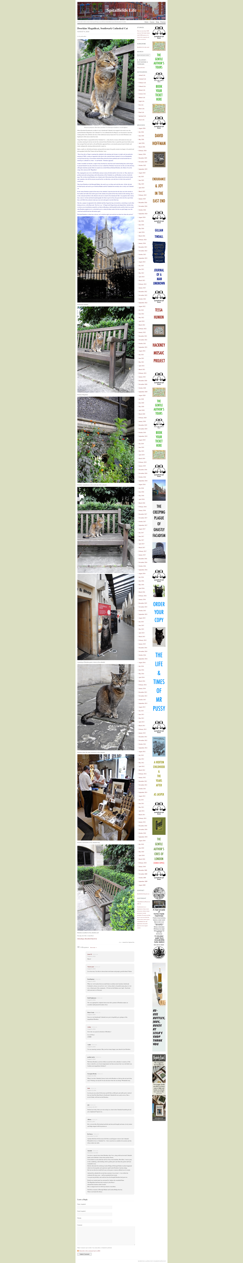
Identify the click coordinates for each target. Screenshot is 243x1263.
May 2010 (141, 852)
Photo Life (141, 108)
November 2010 (143, 829)
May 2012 (141, 763)
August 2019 (142, 440)
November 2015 (143, 607)
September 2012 (143, 748)
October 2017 (142, 521)
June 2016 (141, 581)
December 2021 (143, 336)
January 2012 (142, 777)
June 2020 (141, 403)
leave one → (93, 947)
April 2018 (141, 499)
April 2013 (141, 722)
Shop (157, 22)
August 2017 (142, 529)
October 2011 (142, 788)
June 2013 (141, 714)
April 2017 (141, 544)
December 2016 (143, 558)
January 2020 (142, 421)
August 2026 (142, 128)
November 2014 (143, 651)
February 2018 (142, 507)
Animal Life (125, 942)
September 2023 (143, 258)
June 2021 (141, 358)
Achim (89, 1027)
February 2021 (142, 373)
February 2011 (142, 818)
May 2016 (141, 584)
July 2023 (141, 265)
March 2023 (142, 280)
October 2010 (142, 833)
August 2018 (142, 484)
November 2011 (143, 785)
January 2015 (142, 644)
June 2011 (141, 803)
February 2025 (142, 195)
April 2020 (141, 410)
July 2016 (141, 577)
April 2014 (141, 677)
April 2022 (141, 321)
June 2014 (141, 670)
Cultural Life (142, 86)
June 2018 (141, 492)
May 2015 (141, 629)
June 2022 (141, 314)
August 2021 (142, 351)
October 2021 (142, 343)
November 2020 (143, 384)
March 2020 (142, 414)
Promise (163, 22)
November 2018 (143, 473)
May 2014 (141, 673)
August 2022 (142, 306)
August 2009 (142, 885)
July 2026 (141, 132)
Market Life (142, 97)
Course (152, 22)
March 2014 (142, 681)
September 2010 (143, 837)
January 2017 (142, 555)
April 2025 (141, 188)
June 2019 (141, 447)
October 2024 (142, 210)
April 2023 (141, 277)
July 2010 (141, 844)
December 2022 (143, 291)
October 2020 (142, 388)
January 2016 (142, 599)
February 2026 (142, 150)
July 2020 (141, 399)
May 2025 (141, 184)
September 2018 (143, 481)
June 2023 (141, 269)
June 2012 (141, 759)
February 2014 (142, 685)
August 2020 (142, 395)
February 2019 (142, 462)
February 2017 (142, 551)
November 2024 (143, 206)
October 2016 (142, 566)
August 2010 (142, 840)
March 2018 (142, 503)
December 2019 (143, 425)
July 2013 (141, 711)
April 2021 (141, 366)
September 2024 (143, 213)
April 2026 (141, 143)
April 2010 (141, 855)
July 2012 (141, 755)
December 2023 (143, 247)
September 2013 (143, 703)
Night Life (141, 101)
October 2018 (142, 477)
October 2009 (142, 878)
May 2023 (141, 273)
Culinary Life (142, 83)
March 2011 (142, 814)
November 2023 (143, 251)
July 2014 (141, 666)
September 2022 (143, 303)
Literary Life (142, 94)
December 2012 (143, 737)
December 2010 (143, 826)
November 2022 (143, 295)
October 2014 (142, 655)
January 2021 (142, 377)
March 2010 (142, 859)
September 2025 (143, 169)
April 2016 (141, 588)
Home (146, 22)
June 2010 (141, 848)
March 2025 (142, 191)
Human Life (142, 90)
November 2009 (143, 874)
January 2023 (142, 288)
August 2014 (142, 662)
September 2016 (143, 570)
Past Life (141, 105)
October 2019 (142, 432)
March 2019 (142, 458)
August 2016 (142, 573)
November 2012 (143, 740)
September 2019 (143, 436)
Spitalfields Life (121, 10)
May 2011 (141, 807)
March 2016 (142, 592)
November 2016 (143, 562)
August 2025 (142, 173)
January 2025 (142, 199)
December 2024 (143, 202)
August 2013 (142, 707)
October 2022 (142, 299)
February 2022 (142, 328)
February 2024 (142, 239)
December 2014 (143, 648)
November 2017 (143, 518)
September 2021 (143, 347)
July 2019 (141, 443)
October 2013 (142, 699)
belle (88, 1088)
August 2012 (142, 751)
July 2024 (141, 221)
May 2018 (141, 495)
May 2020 (141, 406)
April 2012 (141, 766)
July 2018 (141, 488)
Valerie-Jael (90, 967)
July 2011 (141, 800)
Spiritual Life (131, 942)
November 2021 (143, 340)
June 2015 (141, 625)
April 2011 (141, 811)
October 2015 (142, 610)
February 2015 (142, 640)
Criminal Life (142, 79)
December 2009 (143, 870)
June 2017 (141, 536)
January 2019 (142, 466)
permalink (95, 954)
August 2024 (142, 217)
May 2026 (141, 139)
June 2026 (141, 136)
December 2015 (143, 603)
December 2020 (143, 380)
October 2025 (142, 165)
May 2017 (141, 540)
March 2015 (142, 636)
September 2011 (143, 792)
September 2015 (143, 614)
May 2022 (141, 317)
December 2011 (143, 781)
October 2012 (142, 744)
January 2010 (142, 866)
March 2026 (142, 147)
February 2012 (142, 774)
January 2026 (142, 154)
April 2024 (141, 232)
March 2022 (142, 325)
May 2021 (141, 362)
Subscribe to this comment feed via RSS (89, 1251)
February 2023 (142, 284)
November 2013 (143, 696)
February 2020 (142, 418)
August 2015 (142, 618)
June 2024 (141, 225)
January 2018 (142, 510)
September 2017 (143, 525)
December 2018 (143, 469)
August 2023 (142, 262)
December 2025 (143, 158)
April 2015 (141, 633)
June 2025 (141, 180)
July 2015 (141, 622)
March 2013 (142, 725)
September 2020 (143, 392)
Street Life (141, 120)
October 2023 (142, 254)
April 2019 (141, 455)
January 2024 (142, 243)
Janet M (89, 954)
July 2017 (141, 533)
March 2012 (142, 770)
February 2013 (142, 729)
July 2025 (141, 176)
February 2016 (142, 596)
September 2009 (143, 881)
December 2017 (143, 514)
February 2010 (142, 863)
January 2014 (142, 688)
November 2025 (143, 162)
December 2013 (143, 692)
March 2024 (142, 236)
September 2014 (143, 659)
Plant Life (141, 112)
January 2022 (142, 332)
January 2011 (142, 822)
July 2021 (141, 354)
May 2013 (141, 718)
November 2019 (143, 429)
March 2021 (142, 369)
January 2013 (142, 733)
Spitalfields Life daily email (143, 47)
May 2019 (141, 451)
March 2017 (142, 547)
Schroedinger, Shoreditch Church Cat (87, 939)
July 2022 (141, 310)
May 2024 (141, 228)
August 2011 (142, 796)
